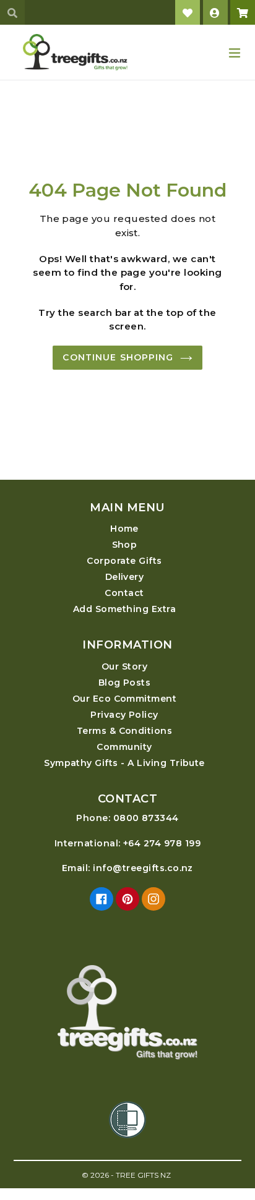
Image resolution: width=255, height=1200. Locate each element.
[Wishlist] (187, 12)
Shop (124, 544)
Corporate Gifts (124, 560)
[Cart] (242, 12)
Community (124, 746)
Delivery (124, 576)
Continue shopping (118, 357)
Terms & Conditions (125, 730)
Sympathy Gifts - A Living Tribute (124, 762)
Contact (124, 592)
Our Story (124, 666)
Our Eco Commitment (124, 698)
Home (124, 528)
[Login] (215, 12)
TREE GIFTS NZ (143, 1175)
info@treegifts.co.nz (143, 868)
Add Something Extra (124, 609)
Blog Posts (124, 682)
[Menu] (234, 52)
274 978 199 (172, 843)
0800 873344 (146, 817)
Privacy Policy (124, 714)
